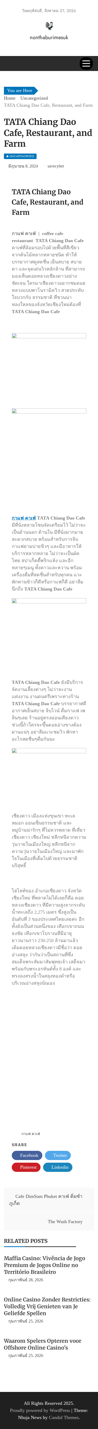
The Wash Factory (65, 1221)
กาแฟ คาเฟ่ (24, 518)
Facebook (28, 1155)
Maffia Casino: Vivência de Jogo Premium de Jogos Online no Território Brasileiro (44, 1265)
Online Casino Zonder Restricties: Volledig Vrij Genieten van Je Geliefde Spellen (47, 1306)
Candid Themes (64, 1417)
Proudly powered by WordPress (40, 1410)
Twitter (59, 1155)
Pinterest (28, 1167)
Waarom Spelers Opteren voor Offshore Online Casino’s (42, 1344)
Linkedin (59, 1167)
